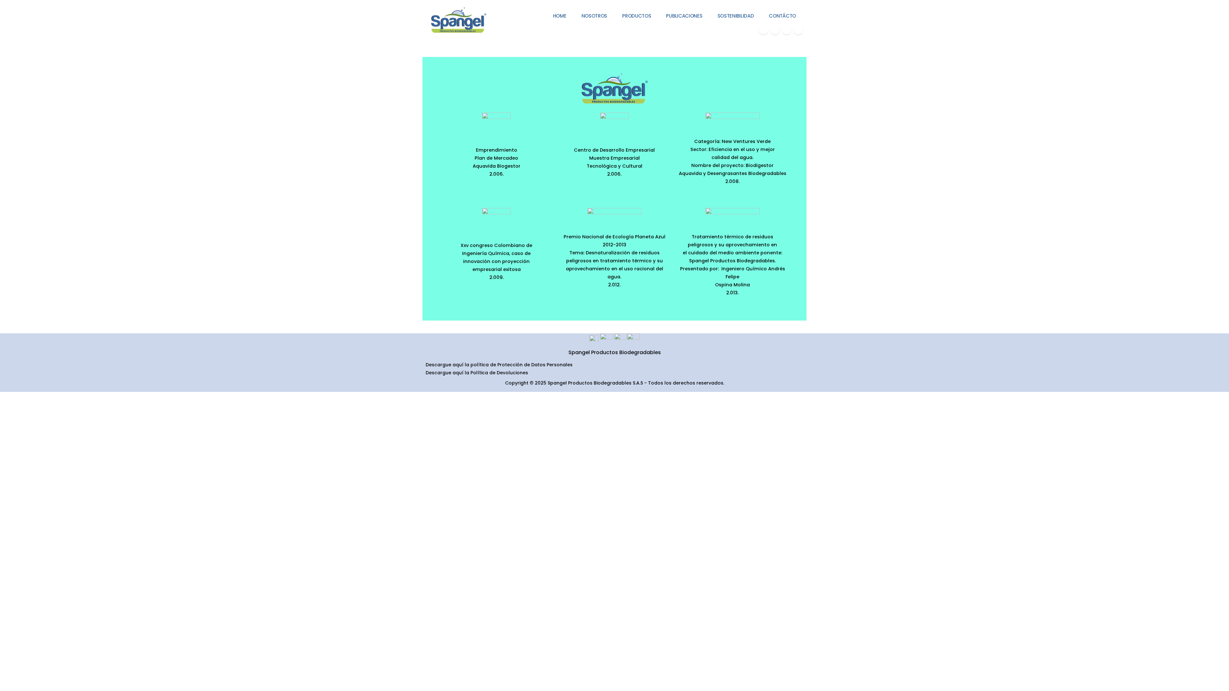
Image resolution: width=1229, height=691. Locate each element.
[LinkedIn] (798, 30)
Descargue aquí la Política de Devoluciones (477, 372)
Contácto (782, 15)
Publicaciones (684, 15)
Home (559, 15)
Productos (636, 15)
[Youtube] (775, 30)
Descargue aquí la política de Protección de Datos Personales (499, 364)
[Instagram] (786, 30)
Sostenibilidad (736, 15)
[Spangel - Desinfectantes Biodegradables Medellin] (458, 21)
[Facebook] (763, 30)
